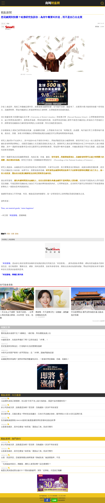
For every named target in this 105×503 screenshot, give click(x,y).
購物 (16, 234)
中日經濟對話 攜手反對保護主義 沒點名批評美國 (87, 313)
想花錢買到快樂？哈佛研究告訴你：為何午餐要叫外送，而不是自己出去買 (41, 17)
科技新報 (13, 215)
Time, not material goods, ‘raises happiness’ (17, 208)
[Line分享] (54, 500)
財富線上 (8, 29)
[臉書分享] (47, 500)
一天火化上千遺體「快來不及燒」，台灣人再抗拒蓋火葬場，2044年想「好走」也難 (16, 315)
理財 (8, 234)
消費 (12, 234)
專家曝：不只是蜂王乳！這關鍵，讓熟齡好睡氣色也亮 (52, 313)
